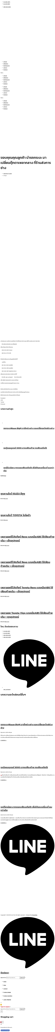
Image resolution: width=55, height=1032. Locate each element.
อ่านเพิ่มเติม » (4, 740)
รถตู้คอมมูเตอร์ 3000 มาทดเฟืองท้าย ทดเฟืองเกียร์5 (25, 447)
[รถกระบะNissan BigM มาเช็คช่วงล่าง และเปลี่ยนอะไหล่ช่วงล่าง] (8, 423)
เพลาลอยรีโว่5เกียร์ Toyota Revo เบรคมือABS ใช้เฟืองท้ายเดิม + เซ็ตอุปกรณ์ (27, 589)
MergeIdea (34, 915)
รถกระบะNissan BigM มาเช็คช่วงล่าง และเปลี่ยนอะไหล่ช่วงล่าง (28, 428)
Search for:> (4, 977)
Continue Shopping (5, 1030)
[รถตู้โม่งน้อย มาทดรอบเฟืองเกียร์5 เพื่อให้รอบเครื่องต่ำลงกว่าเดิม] (8, 462)
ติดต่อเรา (5, 70)
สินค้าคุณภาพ (6, 66)
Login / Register (7, 999)
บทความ (5, 68)
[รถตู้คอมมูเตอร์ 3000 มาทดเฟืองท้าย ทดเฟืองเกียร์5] (8, 443)
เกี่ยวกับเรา (5, 64)
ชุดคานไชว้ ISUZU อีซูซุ (13, 494)
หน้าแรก (5, 62)
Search (22, 977)
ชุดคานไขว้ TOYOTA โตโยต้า (16, 515)
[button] (27, 73)
